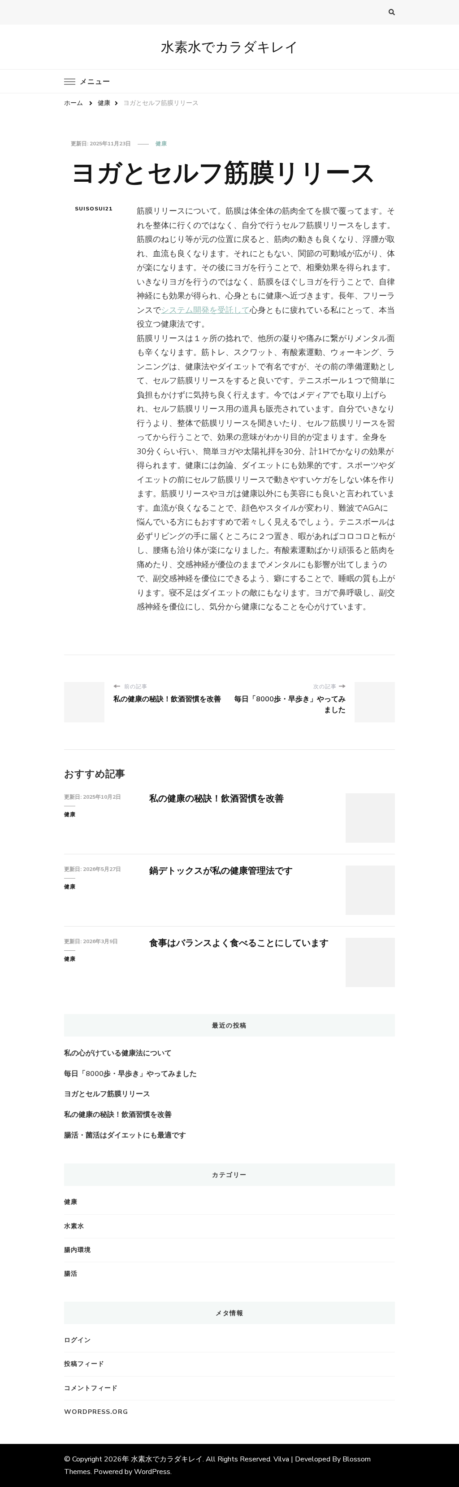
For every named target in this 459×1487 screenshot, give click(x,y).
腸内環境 (77, 1250)
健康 (161, 143)
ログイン (77, 1340)
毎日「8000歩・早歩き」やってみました (130, 1074)
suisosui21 (94, 208)
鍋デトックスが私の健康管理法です (221, 871)
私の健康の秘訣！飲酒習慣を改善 (216, 798)
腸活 (71, 1273)
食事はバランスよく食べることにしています (239, 943)
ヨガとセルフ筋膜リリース (107, 1094)
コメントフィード (91, 1388)
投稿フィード (84, 1364)
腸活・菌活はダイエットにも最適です (125, 1135)
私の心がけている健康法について (118, 1053)
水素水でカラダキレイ (230, 47)
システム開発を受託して (205, 310)
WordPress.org (96, 1412)
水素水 (74, 1226)
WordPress (152, 1472)
